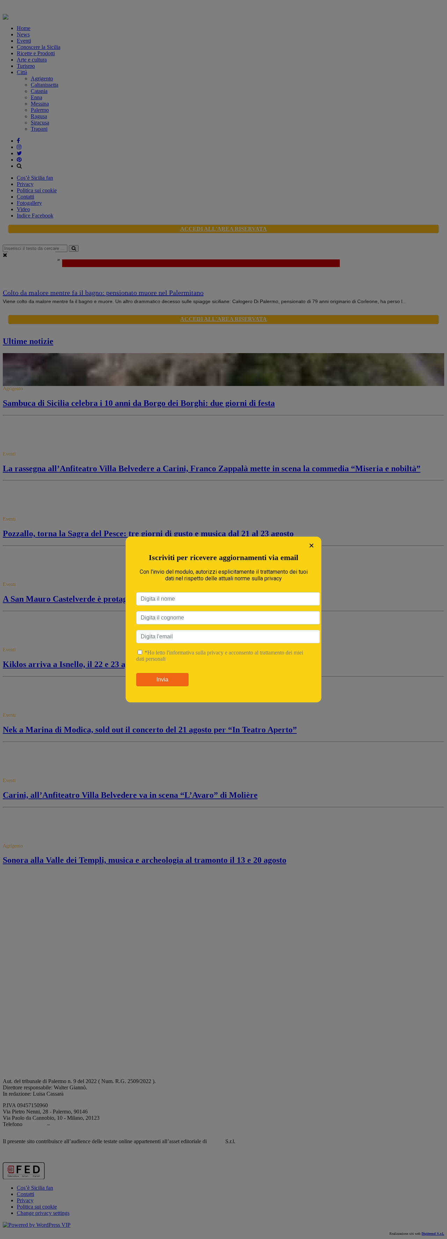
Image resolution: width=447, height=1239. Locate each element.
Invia (162, 679)
